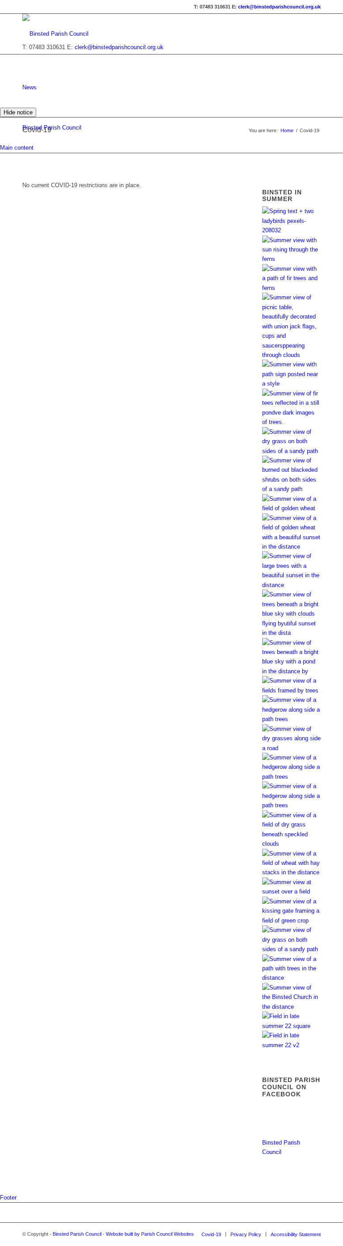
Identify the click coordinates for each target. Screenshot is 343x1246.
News (29, 87)
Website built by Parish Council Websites (150, 1234)
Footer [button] (8, 1197)
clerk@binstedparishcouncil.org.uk (279, 6)
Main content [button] (16, 147)
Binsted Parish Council (51, 127)
